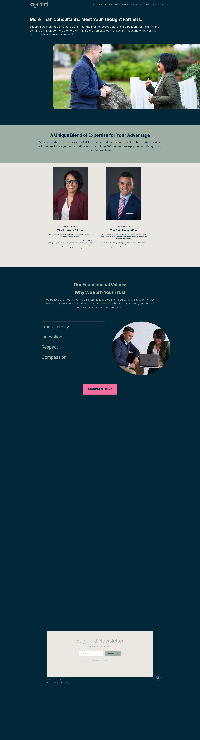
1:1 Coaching (134, 4)
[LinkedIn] (163, 4)
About (147, 4)
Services (100, 4)
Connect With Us (99, 389)
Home (93, 4)
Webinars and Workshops (121, 4)
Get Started (155, 4)
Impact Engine (108, 4)
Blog (141, 4)
